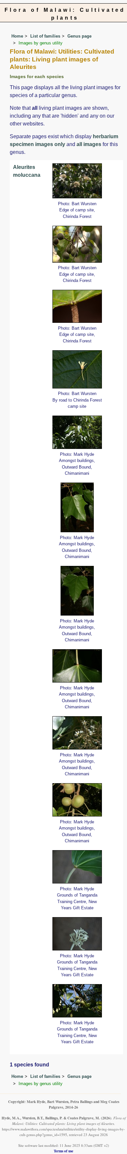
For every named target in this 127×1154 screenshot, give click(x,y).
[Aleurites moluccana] (77, 180)
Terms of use (63, 1151)
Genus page (79, 36)
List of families (45, 36)
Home (17, 36)
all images (89, 144)
